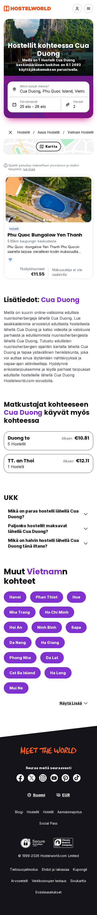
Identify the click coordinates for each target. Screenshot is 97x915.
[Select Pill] (77, 8)
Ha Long (58, 672)
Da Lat (52, 657)
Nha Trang (19, 612)
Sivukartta (78, 881)
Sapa (76, 627)
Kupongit (80, 869)
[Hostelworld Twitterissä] (31, 778)
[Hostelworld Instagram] (43, 778)
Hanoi (15, 597)
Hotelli (14, 229)
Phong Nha (20, 657)
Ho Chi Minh (57, 612)
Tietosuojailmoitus (24, 869)
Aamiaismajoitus (69, 812)
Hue (76, 597)
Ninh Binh (46, 627)
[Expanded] (10, 132)
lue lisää (29, 169)
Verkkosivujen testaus (49, 881)
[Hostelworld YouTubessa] (54, 778)
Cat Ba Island (22, 672)
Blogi (19, 812)
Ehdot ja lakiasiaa (55, 869)
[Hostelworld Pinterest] (65, 778)
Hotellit (48, 812)
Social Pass (48, 823)
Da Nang (17, 642)
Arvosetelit (19, 881)
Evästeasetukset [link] (48, 892)
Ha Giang (50, 642)
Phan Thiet (46, 597)
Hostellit (33, 812)
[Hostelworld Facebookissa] (20, 778)
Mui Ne (16, 688)
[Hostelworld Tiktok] (77, 778)
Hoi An (15, 627)
